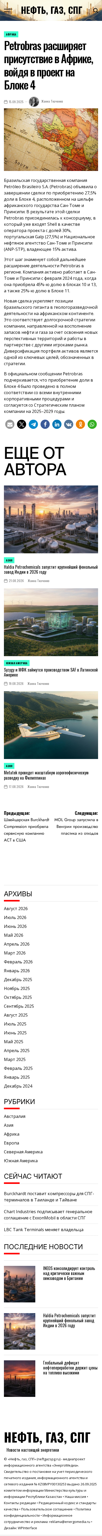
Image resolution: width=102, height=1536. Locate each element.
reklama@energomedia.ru (69, 1521)
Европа (11, 1143)
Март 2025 (15, 1059)
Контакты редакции (20, 1503)
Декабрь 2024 (18, 1086)
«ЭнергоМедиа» (65, 1465)
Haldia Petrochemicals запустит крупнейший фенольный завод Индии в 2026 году (51, 569)
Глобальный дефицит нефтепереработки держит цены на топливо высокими (70, 1368)
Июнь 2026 (15, 926)
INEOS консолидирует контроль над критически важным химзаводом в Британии (69, 1273)
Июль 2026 (15, 917)
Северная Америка (23, 1152)
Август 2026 (16, 908)
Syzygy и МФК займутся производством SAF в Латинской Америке (51, 672)
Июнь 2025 (15, 1033)
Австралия (14, 1116)
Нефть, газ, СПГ (51, 9)
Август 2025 (16, 1015)
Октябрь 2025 (18, 997)
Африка (11, 34)
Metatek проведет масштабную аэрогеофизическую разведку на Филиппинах (46, 775)
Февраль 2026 (18, 962)
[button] (9, 424)
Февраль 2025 (18, 1068)
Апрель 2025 (17, 1050)
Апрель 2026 (17, 944)
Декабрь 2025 (18, 979)
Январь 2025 (17, 1077)
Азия (9, 560)
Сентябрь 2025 (19, 1006)
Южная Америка (16, 663)
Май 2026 (13, 935)
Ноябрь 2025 (17, 988)
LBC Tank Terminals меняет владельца (43, 1229)
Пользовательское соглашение (47, 1509)
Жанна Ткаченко (52, 101)
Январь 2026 (17, 971)
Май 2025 (13, 1042)
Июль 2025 (15, 1024)
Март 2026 (15, 953)
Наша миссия (75, 1496)
